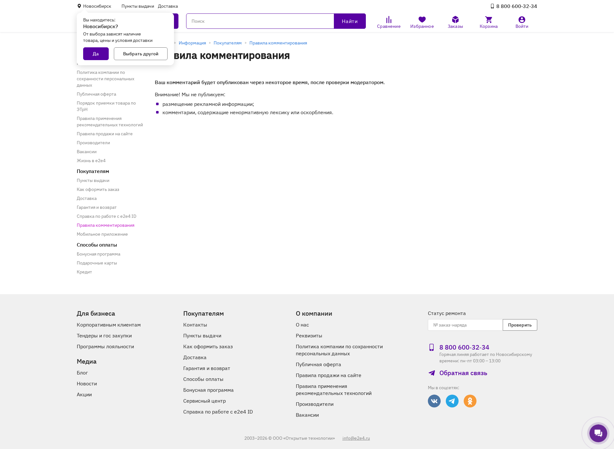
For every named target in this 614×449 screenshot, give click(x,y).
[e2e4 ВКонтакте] (434, 401)
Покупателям (228, 43)
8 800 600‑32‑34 (516, 6)
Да (96, 54)
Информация (192, 43)
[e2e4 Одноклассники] (470, 401)
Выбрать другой (140, 54)
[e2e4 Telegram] (452, 401)
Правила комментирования (278, 43)
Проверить (520, 325)
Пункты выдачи (138, 6)
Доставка (168, 6)
